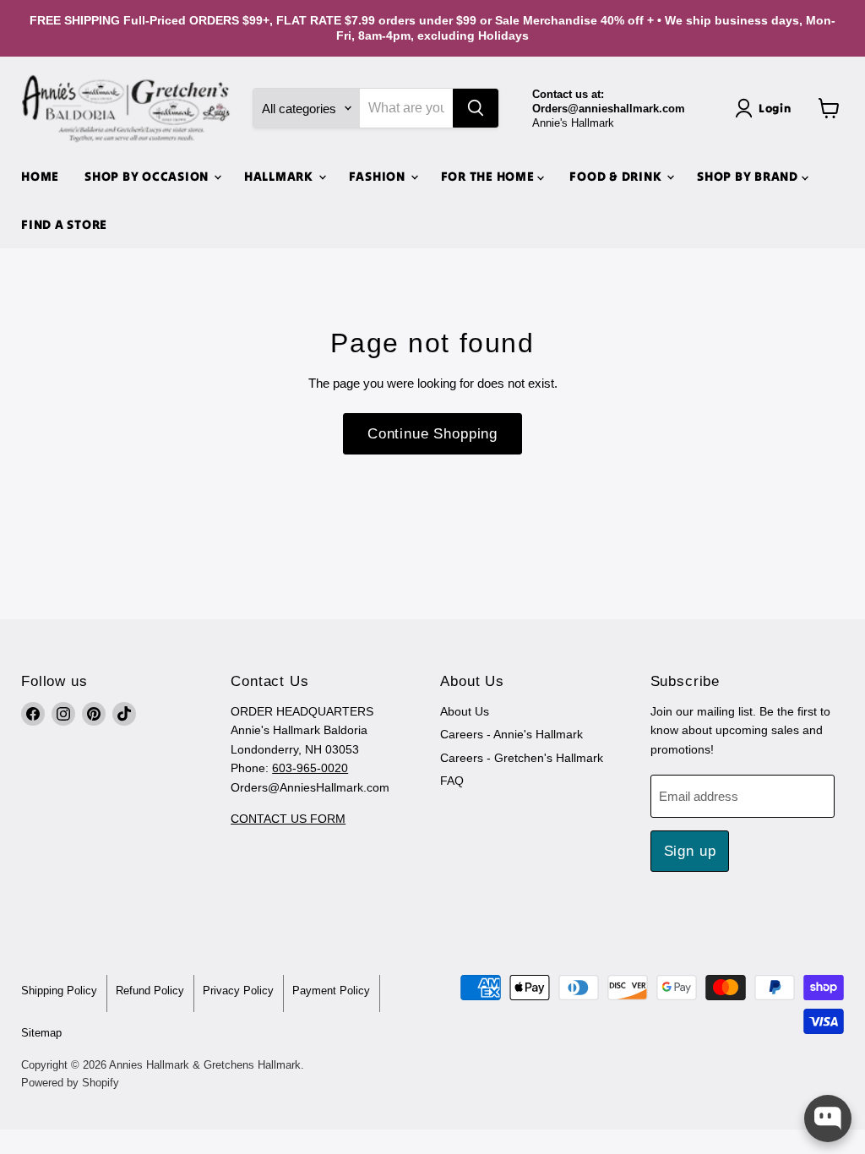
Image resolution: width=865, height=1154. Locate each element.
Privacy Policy (238, 990)
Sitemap (41, 1032)
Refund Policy (150, 990)
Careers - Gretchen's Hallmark (521, 758)
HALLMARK (280, 176)
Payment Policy (331, 990)
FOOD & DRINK (617, 176)
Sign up (690, 851)
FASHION (379, 176)
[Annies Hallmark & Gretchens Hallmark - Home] (126, 108)
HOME (40, 176)
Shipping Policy (59, 990)
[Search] (475, 108)
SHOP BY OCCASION (148, 176)
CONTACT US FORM (288, 818)
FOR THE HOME (489, 176)
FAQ (452, 780)
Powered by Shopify (70, 1082)
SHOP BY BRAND (749, 176)
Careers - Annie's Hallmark (511, 734)
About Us (464, 711)
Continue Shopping (432, 434)
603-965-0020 (310, 768)
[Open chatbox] (827, 1118)
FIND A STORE (64, 224)
